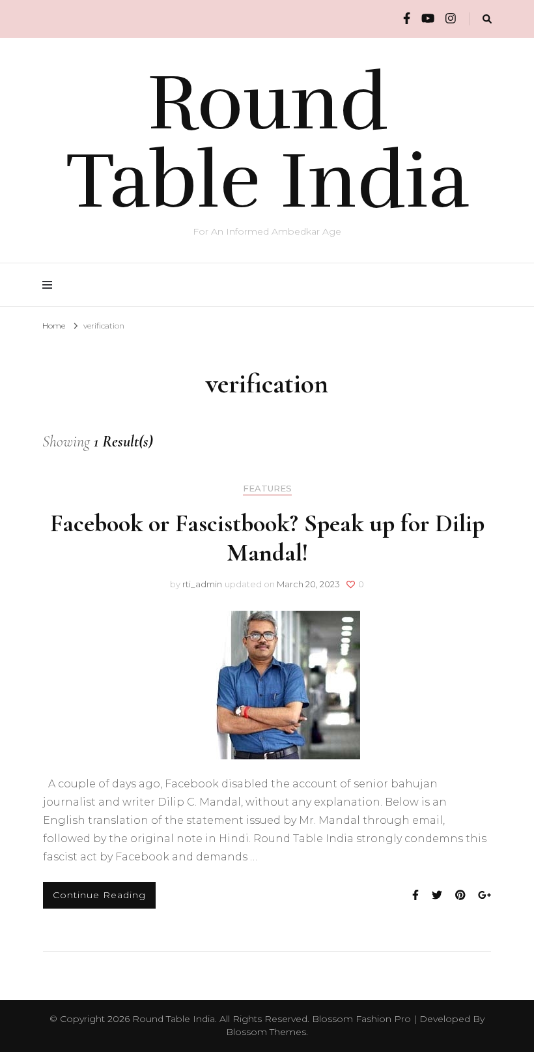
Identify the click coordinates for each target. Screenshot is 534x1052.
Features (267, 488)
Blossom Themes (266, 1032)
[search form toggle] (487, 19)
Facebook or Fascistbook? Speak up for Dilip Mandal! (267, 538)
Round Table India (267, 142)
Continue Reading (99, 895)
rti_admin (202, 584)
